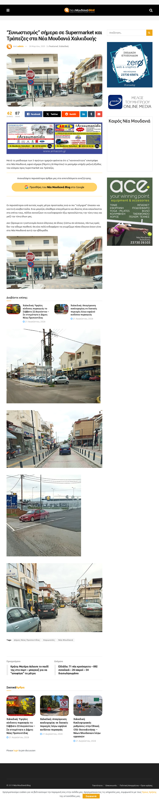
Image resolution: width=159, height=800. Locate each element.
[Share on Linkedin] (83, 114)
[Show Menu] (8, 10)
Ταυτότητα (97, 785)
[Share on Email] (98, 114)
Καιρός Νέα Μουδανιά (129, 121)
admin (20, 46)
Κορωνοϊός (49, 640)
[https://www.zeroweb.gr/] (129, 64)
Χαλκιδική (64, 46)
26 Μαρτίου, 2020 (37, 46)
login (16, 750)
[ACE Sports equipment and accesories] (129, 211)
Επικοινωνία (111, 785)
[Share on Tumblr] (91, 114)
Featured (53, 46)
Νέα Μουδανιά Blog (22, 785)
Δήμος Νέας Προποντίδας (27, 640)
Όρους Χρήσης (149, 792)
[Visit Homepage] (79, 10)
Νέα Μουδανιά (65, 640)
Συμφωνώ (91, 796)
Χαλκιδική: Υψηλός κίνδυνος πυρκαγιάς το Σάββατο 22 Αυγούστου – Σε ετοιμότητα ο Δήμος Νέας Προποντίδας (36, 311)
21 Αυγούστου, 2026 (35, 321)
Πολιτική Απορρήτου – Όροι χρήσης (136, 785)
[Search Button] (150, 10)
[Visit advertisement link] (54, 138)
